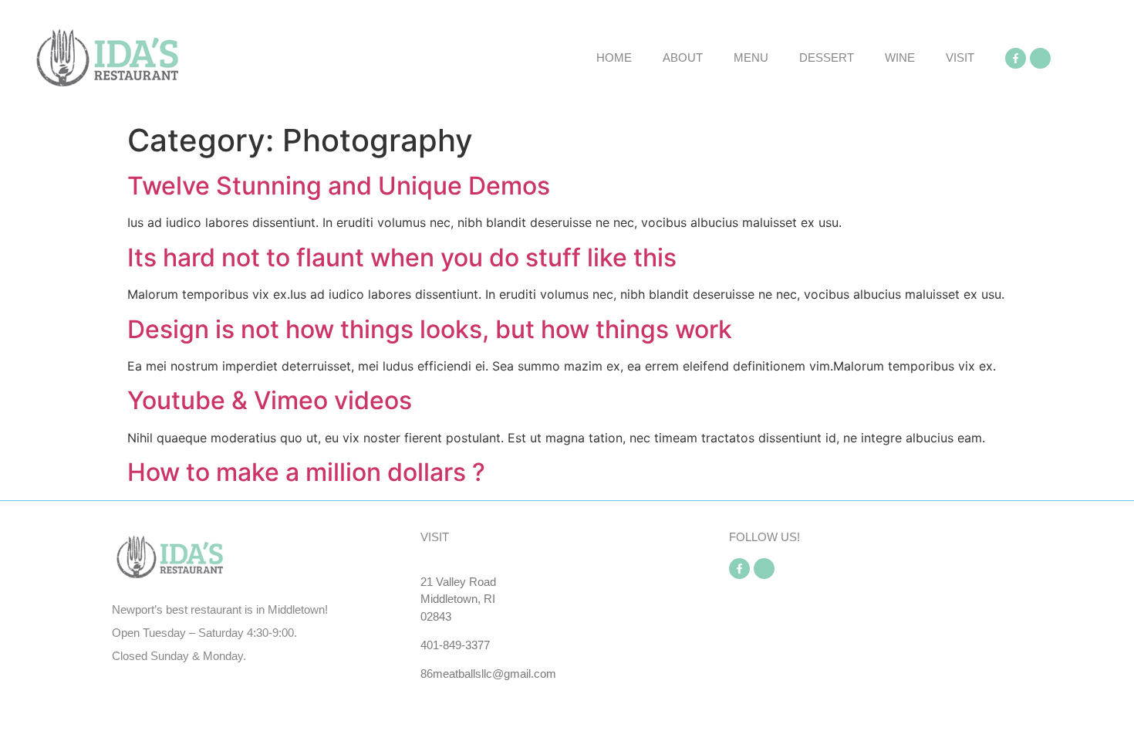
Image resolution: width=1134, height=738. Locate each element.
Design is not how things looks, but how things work (429, 329)
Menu (751, 57)
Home (614, 57)
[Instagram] (1040, 58)
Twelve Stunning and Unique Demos (338, 186)
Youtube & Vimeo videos (269, 400)
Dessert (826, 57)
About (683, 57)
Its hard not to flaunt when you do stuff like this (402, 257)
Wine (900, 57)
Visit (960, 57)
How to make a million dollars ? (306, 472)
